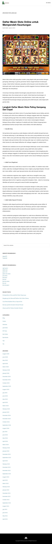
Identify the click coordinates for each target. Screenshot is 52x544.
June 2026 (5, 357)
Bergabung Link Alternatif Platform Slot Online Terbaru (16, 298)
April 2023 (5, 460)
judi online (5, 275)
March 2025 (6, 405)
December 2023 (7, 454)
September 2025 (7, 386)
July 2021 (5, 509)
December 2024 (7, 415)
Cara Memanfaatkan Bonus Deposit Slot (12, 301)
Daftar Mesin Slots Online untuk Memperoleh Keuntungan (20, 23)
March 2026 (6, 366)
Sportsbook (5, 337)
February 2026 (6, 370)
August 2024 (6, 428)
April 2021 (5, 519)
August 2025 (6, 389)
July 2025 (5, 392)
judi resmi (5, 277)
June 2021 (5, 512)
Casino (4, 321)
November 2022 (7, 470)
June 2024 (5, 434)
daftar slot (5, 270)
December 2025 (7, 376)
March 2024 (6, 444)
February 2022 (6, 486)
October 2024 (6, 422)
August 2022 (6, 477)
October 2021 (6, 499)
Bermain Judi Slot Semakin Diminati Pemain (13, 304)
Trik (3, 344)
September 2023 (7, 457)
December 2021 (7, 493)
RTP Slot (5, 331)
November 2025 (7, 379)
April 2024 (5, 441)
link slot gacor (6, 285)
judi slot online (6, 281)
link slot (4, 283)
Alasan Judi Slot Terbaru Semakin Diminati (13, 308)
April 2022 (5, 480)
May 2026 (5, 360)
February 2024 (6, 447)
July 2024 (5, 431)
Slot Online (5, 334)
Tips (4, 340)
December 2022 (7, 467)
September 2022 (7, 473)
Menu (49, 2)
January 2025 (6, 412)
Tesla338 (5, 258)
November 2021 (7, 496)
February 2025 (6, 409)
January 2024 (6, 451)
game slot (5, 272)
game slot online (6, 273)
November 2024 (7, 418)
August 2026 (6, 353)
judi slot (4, 279)
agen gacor (5, 268)
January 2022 (6, 490)
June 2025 (5, 396)
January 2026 (6, 373)
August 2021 (6, 506)
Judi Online (5, 327)
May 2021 (5, 516)
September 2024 (7, 425)
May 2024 (5, 438)
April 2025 (5, 402)
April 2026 (5, 363)
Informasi (5, 324)
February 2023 (6, 464)
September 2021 (7, 503)
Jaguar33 (5, 256)
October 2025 (6, 383)
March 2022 (6, 483)
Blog (4, 318)
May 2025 (5, 399)
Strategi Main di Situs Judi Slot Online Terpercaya (14, 295)
